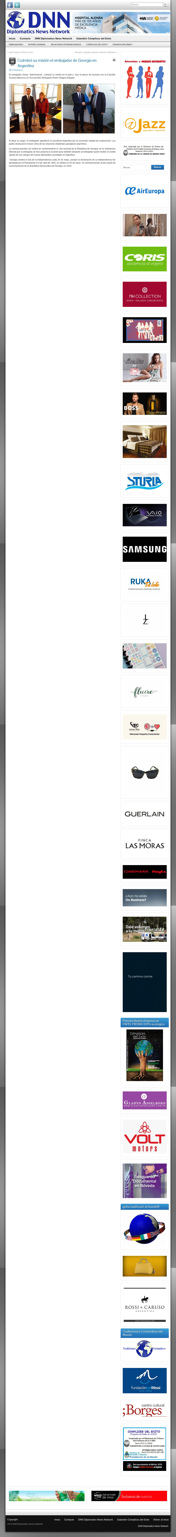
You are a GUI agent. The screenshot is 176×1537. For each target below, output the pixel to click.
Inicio (57, 1519)
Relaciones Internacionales (66, 44)
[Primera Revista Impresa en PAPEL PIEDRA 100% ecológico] (145, 1055)
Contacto (69, 1519)
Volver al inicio (161, 1519)
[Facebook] (10, 5)
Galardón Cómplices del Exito (133, 1519)
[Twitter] (17, 5)
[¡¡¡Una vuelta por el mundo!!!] (145, 1228)
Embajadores (16, 44)
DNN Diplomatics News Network (95, 1519)
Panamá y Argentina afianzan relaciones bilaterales (95, 52)
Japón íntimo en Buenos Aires (21, 52)
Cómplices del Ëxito (97, 44)
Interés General (37, 44)
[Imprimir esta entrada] (114, 59)
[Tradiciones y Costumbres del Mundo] (145, 1358)
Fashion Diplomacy (123, 44)
